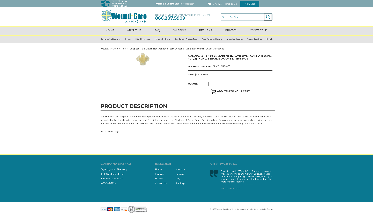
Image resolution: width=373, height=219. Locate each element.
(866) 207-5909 (108, 183)
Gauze (128, 39)
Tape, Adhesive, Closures (212, 39)
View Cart (250, 4)
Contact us (259, 30)
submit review (234, 188)
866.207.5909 (170, 18)
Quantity (193, 84)
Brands (269, 39)
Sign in (178, 4)
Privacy (231, 30)
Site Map (180, 183)
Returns (205, 30)
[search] (268, 17)
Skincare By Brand (162, 39)
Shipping (179, 30)
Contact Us (161, 183)
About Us (134, 30)
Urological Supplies (235, 39)
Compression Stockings (110, 39)
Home (110, 30)
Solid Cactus (267, 209)
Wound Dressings (254, 39)
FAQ (157, 30)
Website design (253, 209)
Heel (123, 48)
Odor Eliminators (142, 39)
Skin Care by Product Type (186, 39)
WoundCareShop (109, 48)
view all (224, 188)
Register (189, 4)
